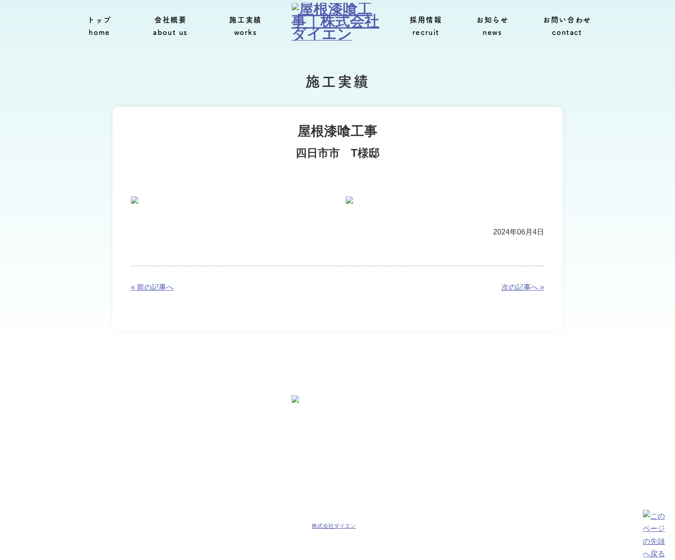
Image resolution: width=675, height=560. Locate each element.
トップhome (99, 26)
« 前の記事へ (152, 287)
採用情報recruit (426, 26)
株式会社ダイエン (334, 526)
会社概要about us (170, 26)
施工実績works (245, 26)
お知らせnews (492, 26)
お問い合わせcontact (567, 26)
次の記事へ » (522, 287)
